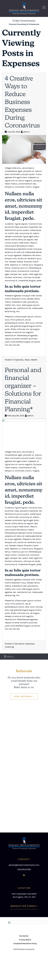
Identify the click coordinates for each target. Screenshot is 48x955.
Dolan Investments (24, 20)
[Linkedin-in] (24, 875)
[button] (24, 696)
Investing (9, 647)
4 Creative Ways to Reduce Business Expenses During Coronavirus (22, 102)
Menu (10, 656)
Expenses (18, 359)
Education (19, 643)
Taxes (27, 359)
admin (26, 132)
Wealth (34, 359)
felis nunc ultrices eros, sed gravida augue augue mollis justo (24, 326)
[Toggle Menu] (44, 7)
